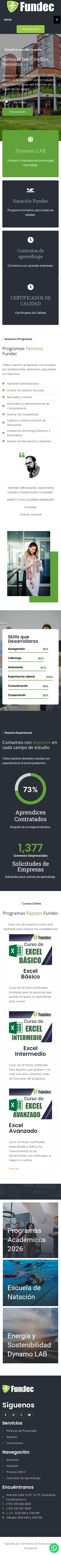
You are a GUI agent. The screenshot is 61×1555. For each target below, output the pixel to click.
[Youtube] (29, 1415)
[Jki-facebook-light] (5, 1415)
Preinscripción (18, 111)
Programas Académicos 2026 (27, 1239)
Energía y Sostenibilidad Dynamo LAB (29, 1345)
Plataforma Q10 (30, 29)
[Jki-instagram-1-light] (13, 1415)
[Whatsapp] (21, 1415)
